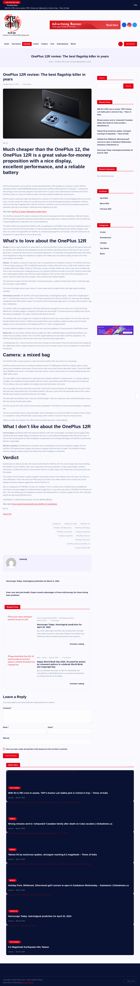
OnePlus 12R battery (83, 528)
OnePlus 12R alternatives (63, 528)
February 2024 (105, 209)
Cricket (36, 44)
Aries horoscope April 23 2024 (47, 618)
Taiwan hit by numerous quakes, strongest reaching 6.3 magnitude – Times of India (52, 854)
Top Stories (16, 44)
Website (6, 738)
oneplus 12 (57, 524)
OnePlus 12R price (83, 536)
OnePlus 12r (85, 524)
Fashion (44, 44)
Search (102, 78)
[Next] (132, 764)
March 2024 (104, 203)
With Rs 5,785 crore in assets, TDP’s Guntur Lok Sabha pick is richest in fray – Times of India (114, 112)
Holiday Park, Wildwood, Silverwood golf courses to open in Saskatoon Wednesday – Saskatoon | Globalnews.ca (114, 142)
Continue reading (77, 644)
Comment (7, 708)
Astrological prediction (66, 618)
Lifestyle (27, 44)
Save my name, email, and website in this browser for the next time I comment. (36, 749)
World (73, 44)
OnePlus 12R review (83, 540)
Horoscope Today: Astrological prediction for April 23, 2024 (39, 916)
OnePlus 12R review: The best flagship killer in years (73, 62)
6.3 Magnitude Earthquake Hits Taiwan (28, 947)
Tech (52, 44)
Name (6, 727)
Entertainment (62, 44)
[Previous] (128, 764)
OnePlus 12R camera (65, 532)
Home (6, 44)
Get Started (130, 44)
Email (50, 727)
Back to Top (131, 981)
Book (38, 657)
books (45, 657)
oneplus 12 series (71, 524)
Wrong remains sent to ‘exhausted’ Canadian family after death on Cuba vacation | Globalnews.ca (115, 123)
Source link (7, 514)
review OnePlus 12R (83, 548)
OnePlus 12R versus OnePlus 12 (79, 544)
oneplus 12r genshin (66, 536)
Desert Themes (28, 982)
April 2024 (104, 198)
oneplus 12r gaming (83, 532)
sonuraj (23, 559)
